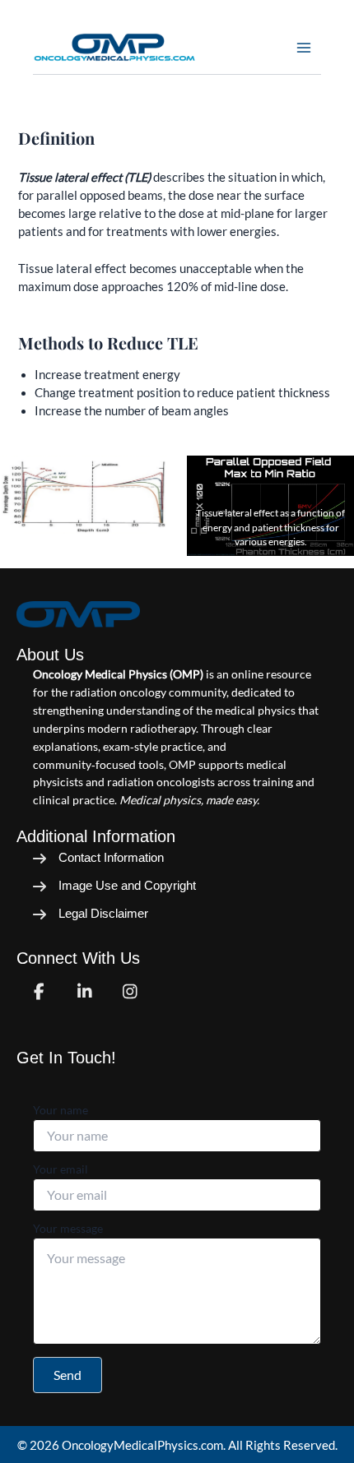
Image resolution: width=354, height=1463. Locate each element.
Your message (68, 1228)
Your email (60, 1169)
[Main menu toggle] (303, 47)
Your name (60, 1110)
